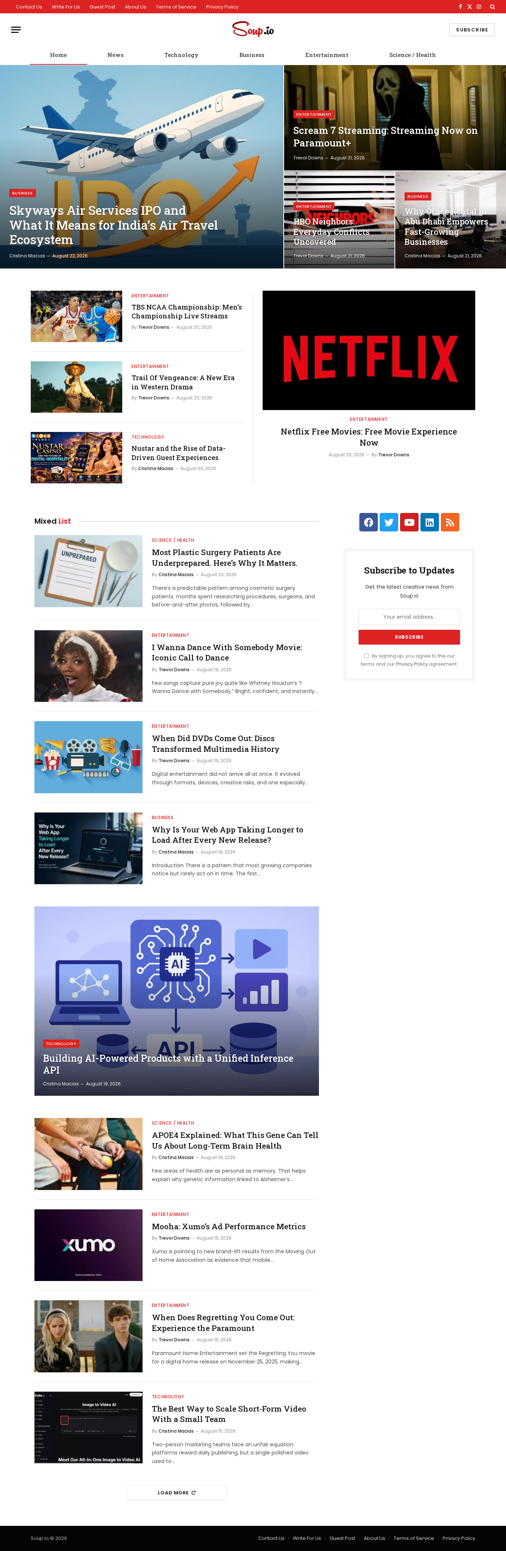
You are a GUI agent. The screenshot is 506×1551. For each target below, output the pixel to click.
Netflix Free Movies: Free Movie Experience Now (369, 437)
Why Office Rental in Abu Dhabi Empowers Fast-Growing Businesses (446, 226)
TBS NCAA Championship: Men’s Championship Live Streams (187, 311)
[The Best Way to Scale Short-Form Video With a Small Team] (88, 1428)
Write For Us (66, 6)
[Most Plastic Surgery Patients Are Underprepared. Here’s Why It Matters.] (88, 571)
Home (58, 54)
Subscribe (472, 29)
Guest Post (102, 6)
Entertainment (327, 54)
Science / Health (412, 54)
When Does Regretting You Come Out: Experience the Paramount (223, 1322)
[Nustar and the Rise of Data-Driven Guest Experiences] (76, 457)
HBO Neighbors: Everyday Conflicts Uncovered (331, 231)
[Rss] (450, 522)
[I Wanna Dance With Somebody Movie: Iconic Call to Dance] (88, 666)
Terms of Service (176, 6)
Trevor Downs (308, 158)
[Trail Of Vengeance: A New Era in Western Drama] (76, 387)
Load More (173, 1492)
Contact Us (29, 6)
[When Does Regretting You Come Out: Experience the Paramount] (88, 1336)
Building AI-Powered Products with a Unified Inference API (168, 1064)
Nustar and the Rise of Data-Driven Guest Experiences (179, 453)
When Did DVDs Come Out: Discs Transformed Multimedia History (216, 743)
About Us (135, 6)
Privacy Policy (222, 6)
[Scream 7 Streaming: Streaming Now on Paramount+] (395, 117)
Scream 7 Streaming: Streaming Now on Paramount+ (385, 136)
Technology (181, 54)
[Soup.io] (253, 29)
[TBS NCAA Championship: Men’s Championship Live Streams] (76, 316)
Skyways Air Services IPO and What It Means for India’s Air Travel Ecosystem (113, 225)
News (115, 54)
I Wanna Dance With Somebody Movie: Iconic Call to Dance (227, 652)
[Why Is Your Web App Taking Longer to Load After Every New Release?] (88, 848)
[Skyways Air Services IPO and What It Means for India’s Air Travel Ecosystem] (141, 166)
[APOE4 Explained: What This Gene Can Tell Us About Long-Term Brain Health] (88, 1154)
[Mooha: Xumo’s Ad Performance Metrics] (88, 1245)
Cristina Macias (27, 256)
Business (251, 54)
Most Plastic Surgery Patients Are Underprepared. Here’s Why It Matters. (224, 557)
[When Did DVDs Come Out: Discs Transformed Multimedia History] (88, 757)
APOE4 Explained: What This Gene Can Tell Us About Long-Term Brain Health (235, 1140)
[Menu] (16, 29)
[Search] (492, 6)
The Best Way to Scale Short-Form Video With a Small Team (229, 1414)
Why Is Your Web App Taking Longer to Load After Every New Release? (227, 834)
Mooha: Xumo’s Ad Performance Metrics (229, 1226)
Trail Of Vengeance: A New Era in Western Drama (183, 382)
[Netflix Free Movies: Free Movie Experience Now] (369, 350)
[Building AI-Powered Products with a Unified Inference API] (176, 1001)
